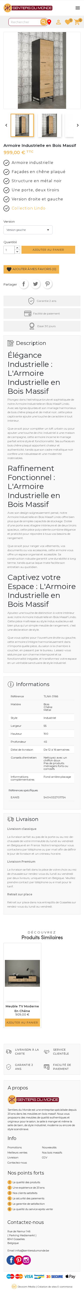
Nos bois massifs (52, 1152)
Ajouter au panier (48, 249)
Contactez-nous (17, 1162)
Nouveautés (49, 1147)
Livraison (12, 1157)
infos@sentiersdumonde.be (32, 1250)
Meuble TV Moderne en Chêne (22, 1008)
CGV (44, 1157)
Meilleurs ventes (17, 1152)
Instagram (26, 1260)
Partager (23, 284)
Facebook (11, 1260)
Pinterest (47, 284)
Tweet (35, 284)
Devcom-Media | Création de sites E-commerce (45, 1286)
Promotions (14, 1147)
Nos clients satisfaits (25, 1193)
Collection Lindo (29, 208)
